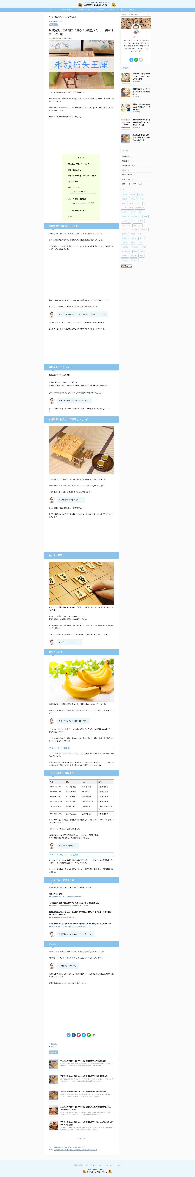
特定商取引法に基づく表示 (81, 1165)
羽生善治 (125, 256)
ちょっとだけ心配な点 (78, 191)
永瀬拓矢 (53, 1046)
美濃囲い (143, 251)
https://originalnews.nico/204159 (61, 917)
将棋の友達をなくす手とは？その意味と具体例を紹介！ (141, 91)
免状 (139, 212)
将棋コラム (133, 10)
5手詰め (132, 194)
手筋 (139, 234)
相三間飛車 (125, 247)
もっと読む (82, 1138)
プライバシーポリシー (96, 1165)
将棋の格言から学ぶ (84, 10)
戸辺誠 (133, 234)
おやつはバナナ (74, 187)
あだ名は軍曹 (73, 181)
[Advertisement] (81, 136)
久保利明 (125, 212)
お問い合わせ (108, 1165)
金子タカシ (134, 260)
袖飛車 (142, 256)
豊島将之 (125, 260)
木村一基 (142, 238)
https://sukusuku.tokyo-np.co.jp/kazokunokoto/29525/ (70, 926)
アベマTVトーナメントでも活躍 (82, 203)
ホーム (52, 10)
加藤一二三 (125, 216)
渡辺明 (133, 242)
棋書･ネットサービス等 (117, 10)
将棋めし (141, 221)
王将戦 (140, 242)
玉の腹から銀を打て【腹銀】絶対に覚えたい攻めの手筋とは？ (75, 1150)
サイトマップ (117, 1165)
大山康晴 (125, 221)
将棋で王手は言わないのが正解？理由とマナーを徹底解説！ (141, 107)
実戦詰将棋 (100, 10)
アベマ (146, 203)
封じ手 (133, 221)
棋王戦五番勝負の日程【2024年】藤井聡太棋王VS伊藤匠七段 (83, 1061)
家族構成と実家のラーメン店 (78, 164)
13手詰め (141, 199)
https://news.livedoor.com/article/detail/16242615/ (68, 906)
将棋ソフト (125, 229)
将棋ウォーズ (126, 225)
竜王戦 (136, 251)
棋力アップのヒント (68, 10)
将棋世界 (135, 229)
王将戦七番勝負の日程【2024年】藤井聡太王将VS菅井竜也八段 (84, 1076)
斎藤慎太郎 (125, 238)
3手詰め (124, 194)
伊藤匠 (133, 212)
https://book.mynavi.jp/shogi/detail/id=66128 (66, 896)
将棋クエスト (137, 225)
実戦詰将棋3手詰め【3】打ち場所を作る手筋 (69, 1147)
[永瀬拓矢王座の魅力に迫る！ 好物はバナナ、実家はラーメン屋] (84, 1035)
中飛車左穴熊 (140, 208)
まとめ (70, 216)
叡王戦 (145, 216)
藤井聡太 (133, 256)
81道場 (124, 203)
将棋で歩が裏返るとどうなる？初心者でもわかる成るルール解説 (141, 122)
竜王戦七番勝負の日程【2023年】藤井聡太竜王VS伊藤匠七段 (83, 1091)
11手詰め (133, 199)
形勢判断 (125, 234)
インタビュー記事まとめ (77, 211)
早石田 (134, 238)
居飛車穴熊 (144, 229)
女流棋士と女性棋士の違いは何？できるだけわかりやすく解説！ (141, 76)
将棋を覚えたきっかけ (76, 170)
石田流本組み (126, 251)
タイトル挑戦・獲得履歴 (77, 199)
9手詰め (124, 199)
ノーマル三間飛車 (127, 208)
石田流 (144, 247)
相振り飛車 (135, 247)
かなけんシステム (135, 203)
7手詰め (141, 194)
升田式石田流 (136, 216)
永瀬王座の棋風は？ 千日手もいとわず (82, 176)
